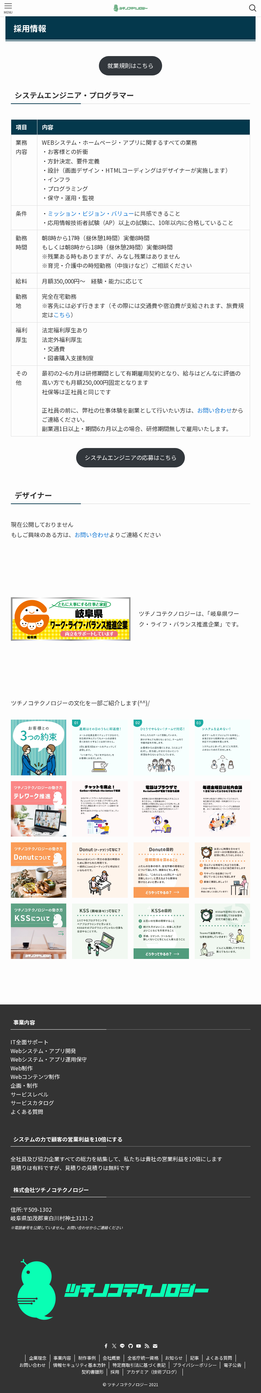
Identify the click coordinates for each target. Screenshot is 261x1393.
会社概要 (111, 1358)
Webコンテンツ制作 (35, 1076)
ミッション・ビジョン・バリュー (91, 213)
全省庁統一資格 (142, 1358)
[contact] (155, 1346)
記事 (194, 1358)
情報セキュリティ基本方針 (79, 1365)
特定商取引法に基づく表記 (139, 1365)
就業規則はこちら (130, 65)
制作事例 (87, 1358)
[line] (122, 1346)
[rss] (147, 1346)
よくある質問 (27, 1111)
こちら (62, 314)
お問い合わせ (214, 410)
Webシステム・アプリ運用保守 (49, 1059)
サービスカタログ (32, 1103)
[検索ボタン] (253, 8)
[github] (130, 1346)
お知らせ (174, 1358)
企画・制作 (24, 1085)
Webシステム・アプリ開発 (43, 1051)
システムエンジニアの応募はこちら (131, 457)
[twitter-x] (114, 1346)
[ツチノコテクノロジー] (130, 8)
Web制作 (22, 1068)
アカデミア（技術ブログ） (152, 1372)
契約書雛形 (93, 1372)
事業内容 (62, 1358)
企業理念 (38, 1358)
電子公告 (232, 1365)
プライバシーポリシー (195, 1365)
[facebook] (106, 1346)
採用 (114, 1372)
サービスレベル (30, 1094)
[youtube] (139, 1346)
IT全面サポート (30, 1042)
